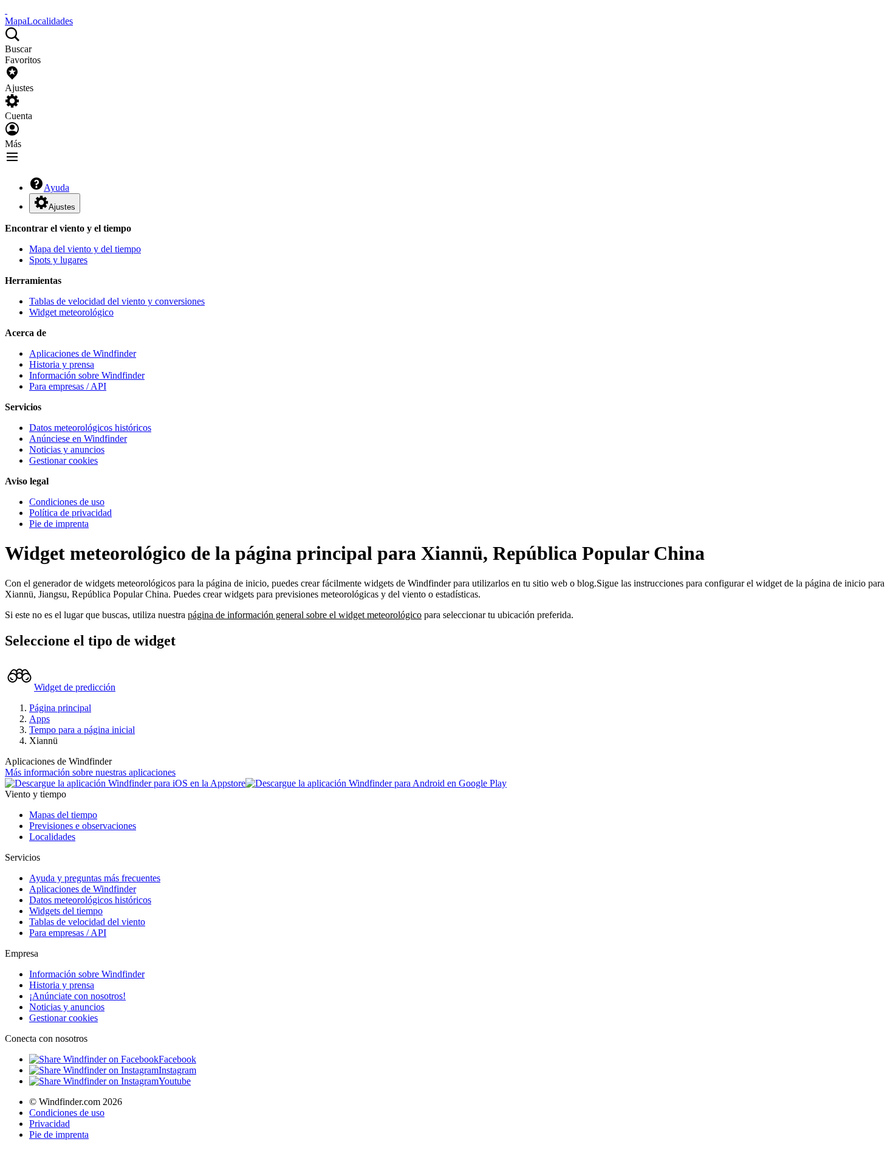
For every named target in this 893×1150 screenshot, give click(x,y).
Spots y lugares (58, 260)
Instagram (177, 1070)
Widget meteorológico (71, 312)
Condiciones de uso (66, 502)
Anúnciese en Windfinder (78, 438)
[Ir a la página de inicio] (6, 10)
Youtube (175, 1081)
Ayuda (56, 187)
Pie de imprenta (59, 523)
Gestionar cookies (63, 460)
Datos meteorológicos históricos (90, 427)
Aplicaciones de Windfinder (82, 353)
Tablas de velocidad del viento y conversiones (117, 301)
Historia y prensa (61, 364)
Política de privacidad (70, 513)
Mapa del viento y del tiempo (85, 249)
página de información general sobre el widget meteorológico (305, 615)
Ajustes (62, 207)
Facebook (177, 1059)
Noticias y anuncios (66, 449)
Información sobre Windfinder (87, 375)
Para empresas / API (67, 386)
